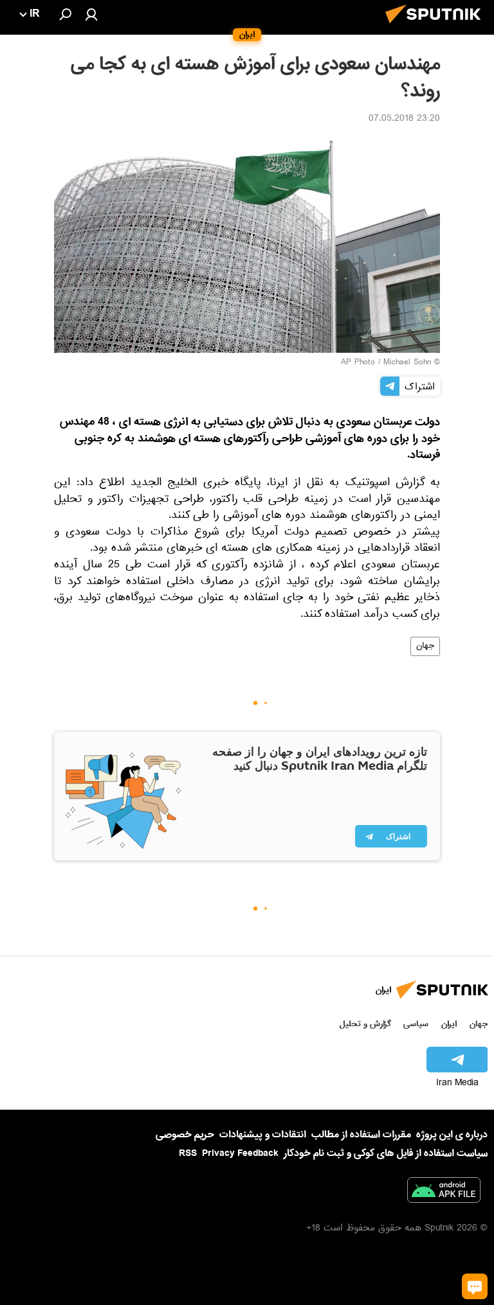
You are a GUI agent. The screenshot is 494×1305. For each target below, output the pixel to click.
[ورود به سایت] (91, 14)
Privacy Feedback (240, 1154)
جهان (425, 646)
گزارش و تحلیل (365, 1023)
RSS (188, 1153)
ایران (449, 1023)
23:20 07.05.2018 (404, 120)
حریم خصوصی (185, 1135)
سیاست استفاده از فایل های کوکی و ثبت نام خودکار (386, 1153)
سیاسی (415, 1023)
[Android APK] (444, 1192)
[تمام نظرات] (475, 1286)
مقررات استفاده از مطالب (361, 1135)
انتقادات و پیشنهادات (262, 1135)
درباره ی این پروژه (452, 1135)
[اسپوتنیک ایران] (436, 27)
